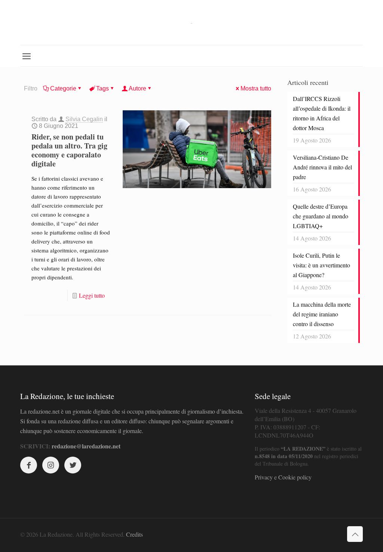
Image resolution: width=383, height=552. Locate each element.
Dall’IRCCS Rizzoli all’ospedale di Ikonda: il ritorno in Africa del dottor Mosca (321, 113)
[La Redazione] (191, 22)
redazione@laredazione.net (86, 446)
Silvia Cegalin (84, 119)
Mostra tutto (255, 88)
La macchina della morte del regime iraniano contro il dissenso (322, 314)
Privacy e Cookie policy (283, 477)
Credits (134, 534)
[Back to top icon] (355, 534)
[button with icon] (28, 465)
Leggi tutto (92, 295)
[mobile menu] (26, 55)
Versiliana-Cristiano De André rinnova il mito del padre (322, 167)
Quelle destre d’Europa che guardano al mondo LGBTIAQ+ (320, 216)
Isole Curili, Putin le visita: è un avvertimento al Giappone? (321, 265)
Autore (137, 88)
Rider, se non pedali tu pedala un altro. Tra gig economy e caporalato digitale (69, 150)
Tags (102, 88)
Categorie (63, 88)
